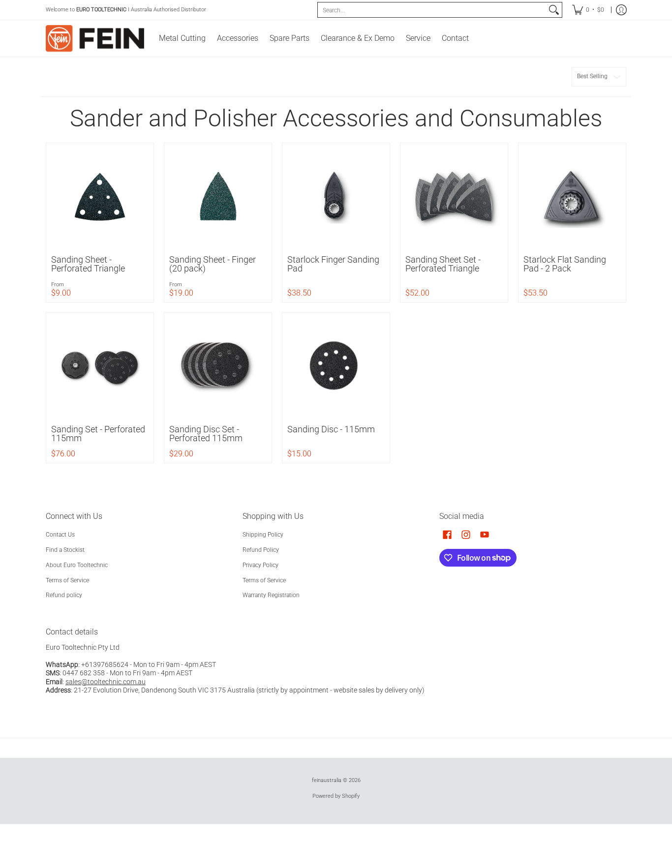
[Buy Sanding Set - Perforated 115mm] (100, 366)
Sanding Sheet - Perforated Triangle (88, 263)
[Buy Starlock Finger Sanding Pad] (336, 196)
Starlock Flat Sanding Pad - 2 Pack (564, 263)
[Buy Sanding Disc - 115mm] (336, 366)
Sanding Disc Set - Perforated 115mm (206, 433)
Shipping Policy (263, 534)
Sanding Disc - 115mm (331, 429)
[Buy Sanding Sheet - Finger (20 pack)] (218, 196)
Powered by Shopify (336, 796)
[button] (447, 534)
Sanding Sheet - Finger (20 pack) (212, 263)
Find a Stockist (65, 549)
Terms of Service (67, 580)
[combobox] (432, 9)
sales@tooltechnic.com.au (105, 682)
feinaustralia (326, 780)
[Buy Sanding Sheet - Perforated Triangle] (100, 196)
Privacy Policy (260, 565)
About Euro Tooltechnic (77, 565)
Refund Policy (261, 549)
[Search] (554, 9)
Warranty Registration (271, 595)
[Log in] (621, 10)
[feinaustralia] (95, 38)
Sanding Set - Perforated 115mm (98, 433)
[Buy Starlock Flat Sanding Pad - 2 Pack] (572, 196)
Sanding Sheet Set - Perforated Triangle (443, 263)
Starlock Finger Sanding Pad (333, 263)
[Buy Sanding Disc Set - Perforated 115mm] (218, 366)
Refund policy (64, 595)
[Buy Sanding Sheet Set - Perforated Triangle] (454, 196)
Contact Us (60, 534)
